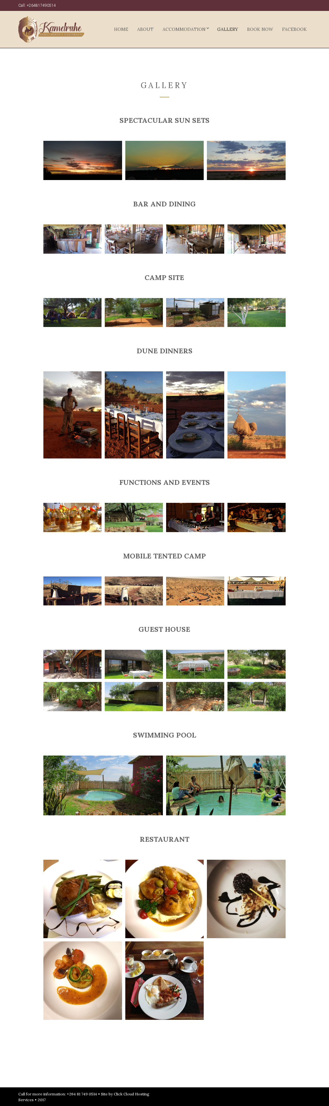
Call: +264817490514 (37, 5)
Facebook (294, 29)
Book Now (260, 29)
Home (121, 29)
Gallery (227, 29)
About (145, 29)
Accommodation (184, 29)
